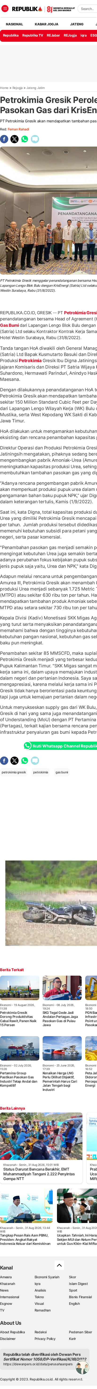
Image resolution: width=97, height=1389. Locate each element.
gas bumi (62, 772)
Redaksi (41, 1332)
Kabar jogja (46, 24)
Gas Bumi (10, 325)
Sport (73, 1290)
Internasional (9, 1297)
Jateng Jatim (35, 88)
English (74, 1303)
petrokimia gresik (14, 772)
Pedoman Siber (80, 1332)
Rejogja (17, 88)
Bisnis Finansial (80, 1297)
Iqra (37, 1284)
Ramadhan (43, 1310)
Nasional (14, 24)
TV (2, 1310)
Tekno (39, 1297)
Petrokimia (30, 360)
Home (4, 88)
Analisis (40, 1290)
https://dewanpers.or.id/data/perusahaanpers (38, 1364)
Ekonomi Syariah (47, 1277)
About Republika (12, 1332)
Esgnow (6, 1303)
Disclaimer (8, 1339)
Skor (72, 1277)
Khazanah (7, 1284)
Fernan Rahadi (18, 129)
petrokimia (40, 772)
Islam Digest (78, 1284)
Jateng (77, 24)
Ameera (6, 1277)
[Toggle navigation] (5, 8)
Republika (11, 35)
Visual (39, 1303)
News (4, 1290)
